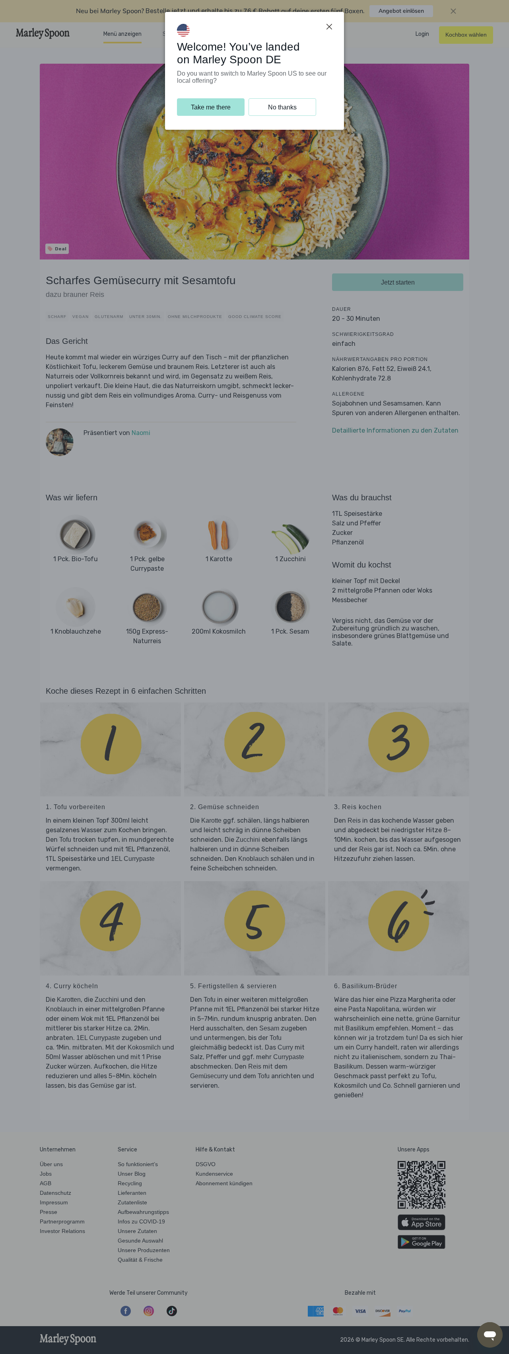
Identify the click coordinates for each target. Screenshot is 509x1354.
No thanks (282, 107)
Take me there (211, 107)
